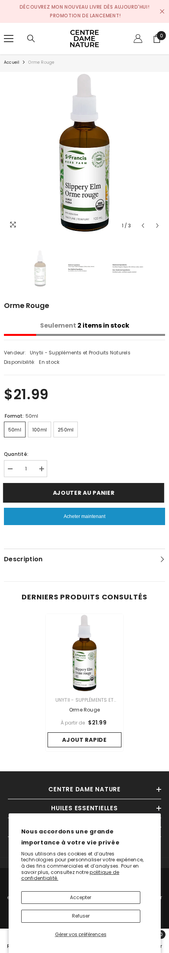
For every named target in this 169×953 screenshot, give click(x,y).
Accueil (11, 62)
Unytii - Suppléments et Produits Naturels (80, 352)
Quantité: (16, 454)
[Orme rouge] (84, 653)
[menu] (8, 38)
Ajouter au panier (87, 493)
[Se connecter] (138, 38)
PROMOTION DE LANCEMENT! (85, 15)
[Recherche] (31, 38)
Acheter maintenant (84, 516)
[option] (84, 152)
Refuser (81, 915)
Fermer (162, 12)
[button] (143, 225)
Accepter (80, 897)
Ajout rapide (84, 740)
